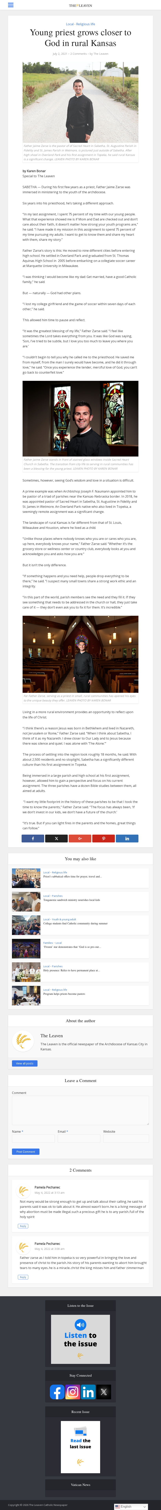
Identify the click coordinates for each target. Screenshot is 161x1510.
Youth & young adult (64, 919)
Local (70, 24)
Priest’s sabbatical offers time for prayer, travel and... (72, 876)
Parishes (57, 896)
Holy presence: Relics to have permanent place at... (71, 970)
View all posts (24, 1063)
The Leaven (100, 54)
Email (63, 1131)
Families (48, 943)
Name (17, 1131)
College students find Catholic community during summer (75, 923)
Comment (19, 1093)
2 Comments (78, 54)
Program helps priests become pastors (64, 994)
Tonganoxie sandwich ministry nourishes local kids (71, 900)
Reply (23, 1226)
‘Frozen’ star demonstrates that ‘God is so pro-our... (72, 947)
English (125, 1506)
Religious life (85, 24)
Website (109, 1131)
